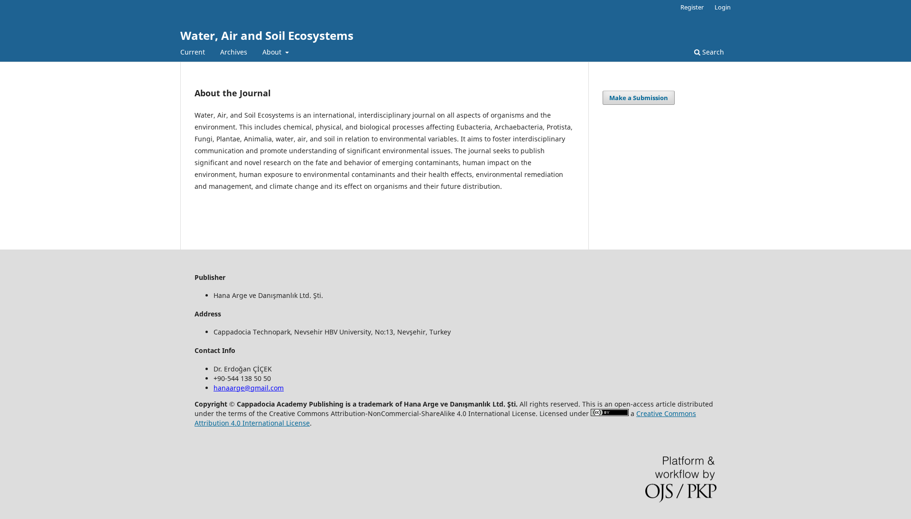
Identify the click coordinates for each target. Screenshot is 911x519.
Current (192, 51)
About (272, 51)
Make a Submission (638, 97)
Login (723, 7)
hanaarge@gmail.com (249, 387)
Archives (233, 51)
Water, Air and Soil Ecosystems (266, 35)
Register (692, 7)
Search (712, 51)
